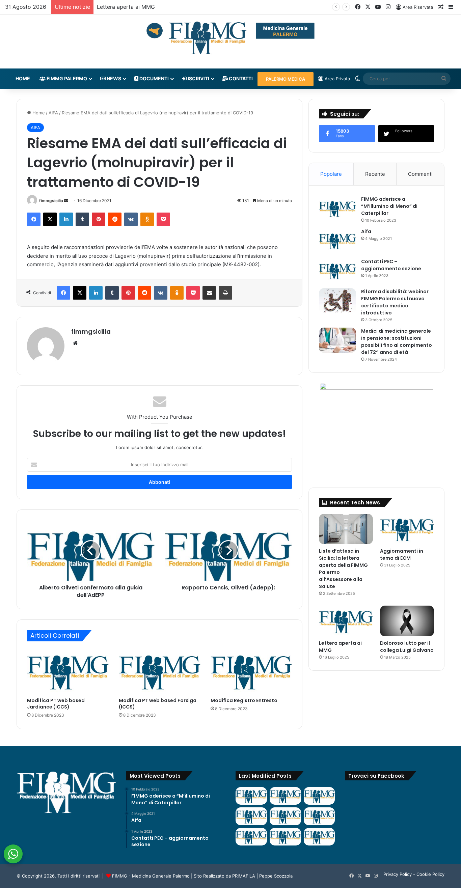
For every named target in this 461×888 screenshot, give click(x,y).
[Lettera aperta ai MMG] (346, 621)
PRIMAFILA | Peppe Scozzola (262, 876)
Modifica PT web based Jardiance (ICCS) (56, 703)
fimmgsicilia (51, 200)
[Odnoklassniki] (147, 219)
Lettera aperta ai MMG (126, 6)
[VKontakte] (131, 219)
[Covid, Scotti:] (285, 816)
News (113, 78)
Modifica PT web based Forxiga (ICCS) (157, 703)
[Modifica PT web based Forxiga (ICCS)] (159, 671)
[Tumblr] (82, 219)
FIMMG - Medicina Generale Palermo (151, 876)
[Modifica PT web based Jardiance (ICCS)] (68, 671)
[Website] (75, 343)
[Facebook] (33, 219)
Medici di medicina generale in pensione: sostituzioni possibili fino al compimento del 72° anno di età (396, 342)
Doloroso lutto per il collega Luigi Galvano (407, 647)
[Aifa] (337, 240)
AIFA (53, 112)
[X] (50, 219)
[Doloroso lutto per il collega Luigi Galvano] (407, 621)
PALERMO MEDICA (285, 79)
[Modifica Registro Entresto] (251, 671)
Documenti (153, 78)
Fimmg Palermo (66, 78)
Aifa (366, 231)
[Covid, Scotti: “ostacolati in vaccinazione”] (251, 836)
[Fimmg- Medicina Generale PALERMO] (230, 38)
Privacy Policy (397, 874)
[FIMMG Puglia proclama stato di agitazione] (251, 816)
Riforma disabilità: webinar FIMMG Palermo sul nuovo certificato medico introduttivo (395, 302)
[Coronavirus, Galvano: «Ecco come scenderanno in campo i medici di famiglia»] (251, 796)
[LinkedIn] (66, 219)
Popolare (331, 174)
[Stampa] (225, 293)
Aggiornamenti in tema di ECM (401, 554)
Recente (375, 174)
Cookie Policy (430, 874)
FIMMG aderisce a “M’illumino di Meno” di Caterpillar (389, 206)
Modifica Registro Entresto (244, 700)
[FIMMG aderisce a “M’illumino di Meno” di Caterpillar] (337, 208)
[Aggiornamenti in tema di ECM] (407, 529)
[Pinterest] (98, 219)
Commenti (420, 174)
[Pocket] (163, 219)
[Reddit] (114, 219)
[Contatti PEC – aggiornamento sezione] (337, 270)
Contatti (240, 78)
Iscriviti (198, 78)
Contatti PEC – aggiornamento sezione (391, 265)
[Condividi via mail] (209, 293)
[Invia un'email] (66, 200)
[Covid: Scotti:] (319, 816)
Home (23, 78)
